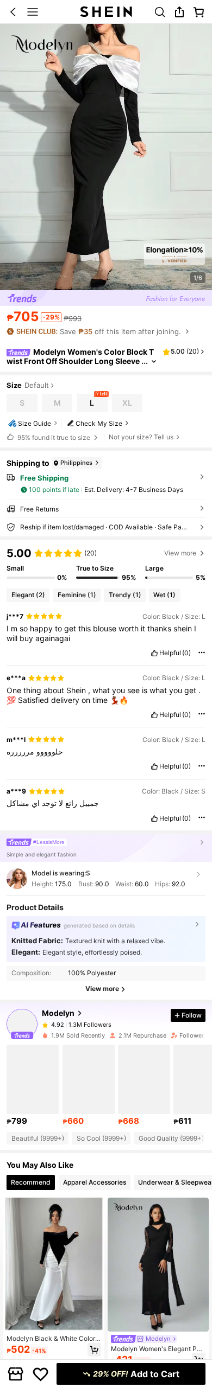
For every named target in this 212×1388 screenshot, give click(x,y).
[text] (106, 633)
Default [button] (36, 385)
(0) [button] (186, 653)
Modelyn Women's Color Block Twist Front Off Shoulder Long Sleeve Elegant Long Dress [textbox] (80, 361)
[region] (106, 564)
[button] (13, 12)
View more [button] (180, 553)
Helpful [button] (170, 653)
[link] (160, 12)
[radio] (22, 403)
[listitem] (33, 1086)
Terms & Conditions (40, 1336)
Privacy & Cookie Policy (143, 1324)
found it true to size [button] (54, 437)
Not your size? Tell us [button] (141, 437)
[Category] (32, 12)
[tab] (31, 1182)
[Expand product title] (154, 361)
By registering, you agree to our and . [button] (102, 1330)
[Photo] (45, 1025)
